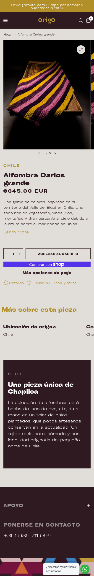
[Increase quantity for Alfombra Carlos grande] (19, 254)
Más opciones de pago (47, 273)
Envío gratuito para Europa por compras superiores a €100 (47, 6)
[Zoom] (81, 49)
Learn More (16, 231)
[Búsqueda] (81, 20)
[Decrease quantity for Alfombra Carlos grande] (7, 254)
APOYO (13, 505)
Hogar (8, 34)
